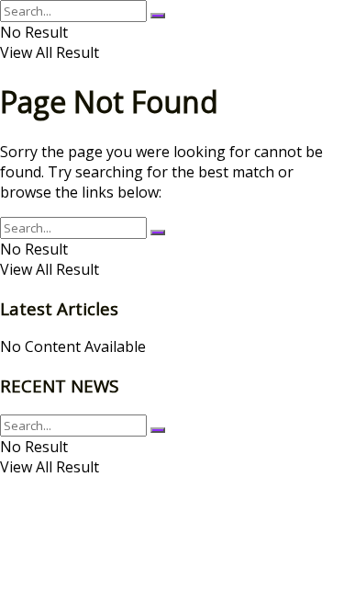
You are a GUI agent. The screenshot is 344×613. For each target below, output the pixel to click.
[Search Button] (157, 15)
